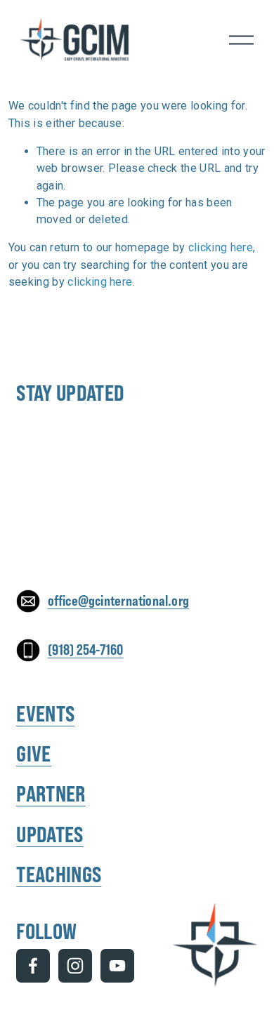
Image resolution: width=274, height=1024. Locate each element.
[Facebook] (33, 966)
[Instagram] (75, 966)
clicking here (220, 247)
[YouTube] (117, 966)
